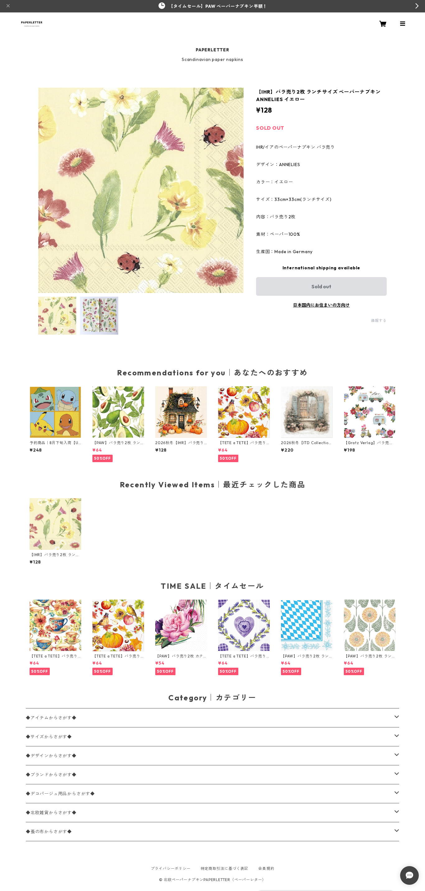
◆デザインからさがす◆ (51, 756)
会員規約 (266, 868)
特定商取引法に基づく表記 (225, 868)
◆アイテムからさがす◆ (51, 718)
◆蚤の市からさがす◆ (49, 831)
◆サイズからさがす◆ (49, 737)
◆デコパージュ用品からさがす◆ (60, 793)
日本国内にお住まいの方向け (321, 305)
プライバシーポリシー (171, 868)
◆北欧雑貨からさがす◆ (51, 812)
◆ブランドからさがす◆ (51, 774)
